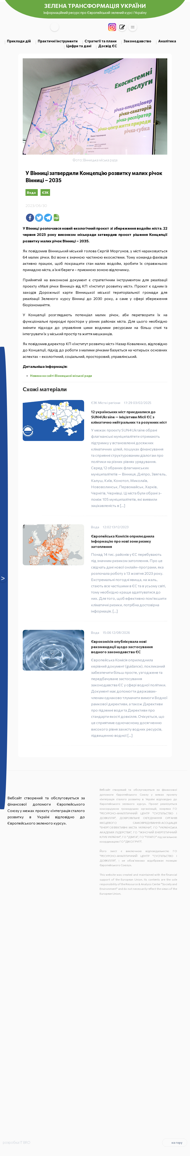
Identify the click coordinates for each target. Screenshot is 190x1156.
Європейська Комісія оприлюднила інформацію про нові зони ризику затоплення (122, 541)
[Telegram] (48, 218)
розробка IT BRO (16, 1142)
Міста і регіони (109, 403)
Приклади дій (19, 41)
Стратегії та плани (101, 41)
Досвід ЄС (107, 46)
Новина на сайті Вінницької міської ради (61, 376)
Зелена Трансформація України (95, 5)
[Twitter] (39, 218)
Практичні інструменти (58, 41)
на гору (176, 1142)
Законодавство (137, 41)
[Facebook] (30, 218)
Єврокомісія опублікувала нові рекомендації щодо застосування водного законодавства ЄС (122, 646)
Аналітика (167, 41)
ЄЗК (45, 192)
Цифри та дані (78, 46)
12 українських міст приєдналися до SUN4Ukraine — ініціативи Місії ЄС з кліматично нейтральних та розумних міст (129, 416)
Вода (31, 192)
